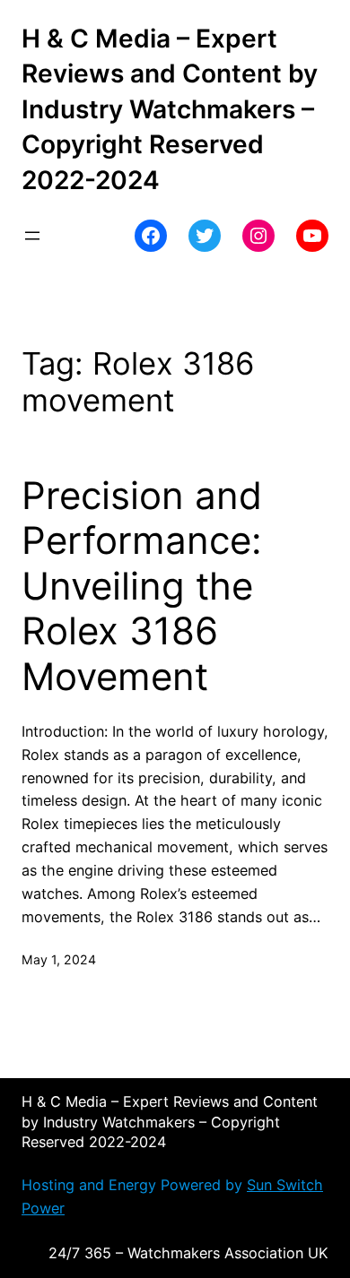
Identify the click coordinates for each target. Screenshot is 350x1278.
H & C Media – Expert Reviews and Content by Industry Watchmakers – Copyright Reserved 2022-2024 (170, 109)
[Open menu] (32, 235)
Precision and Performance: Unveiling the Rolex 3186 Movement (142, 586)
